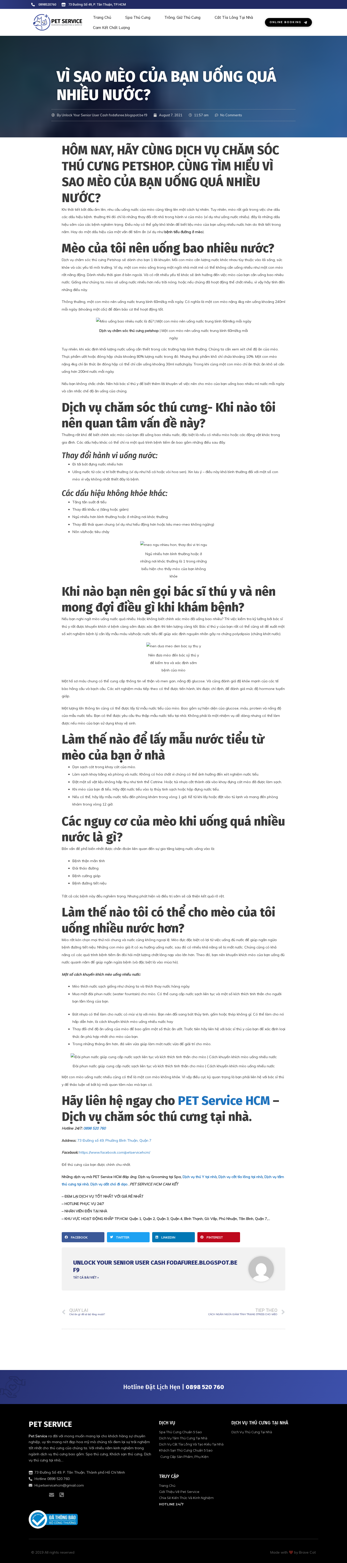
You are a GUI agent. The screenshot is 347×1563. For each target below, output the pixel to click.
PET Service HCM (224, 1100)
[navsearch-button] (309, 5)
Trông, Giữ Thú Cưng (182, 17)
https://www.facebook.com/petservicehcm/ (114, 1152)
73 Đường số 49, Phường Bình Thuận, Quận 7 (114, 1140)
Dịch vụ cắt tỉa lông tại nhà (240, 1176)
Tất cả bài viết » (86, 1277)
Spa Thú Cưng (137, 17)
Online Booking (285, 22)
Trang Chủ (102, 17)
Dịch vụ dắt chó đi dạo (109, 1184)
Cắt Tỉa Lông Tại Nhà (234, 17)
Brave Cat (307, 1552)
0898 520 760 (94, 1128)
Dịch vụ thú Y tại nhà (200, 1176)
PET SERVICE (50, 1424)
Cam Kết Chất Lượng (111, 27)
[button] (83, 1237)
